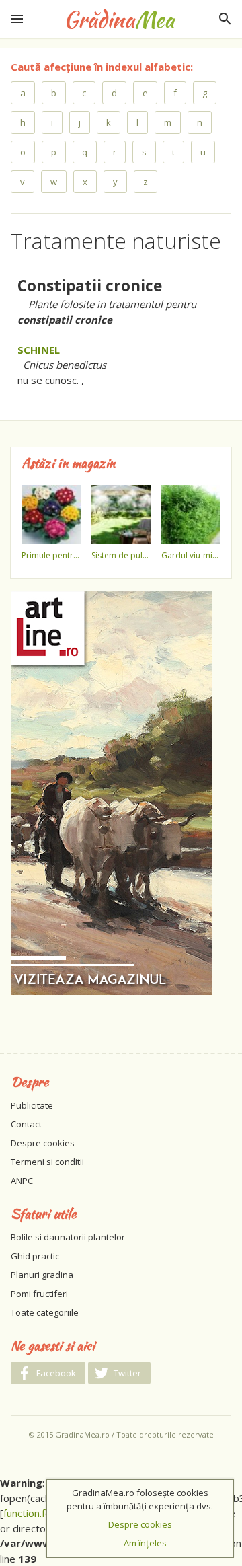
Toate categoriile (45, 1312)
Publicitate (32, 1105)
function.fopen (36, 1513)
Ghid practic (35, 1256)
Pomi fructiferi (39, 1294)
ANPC (22, 1180)
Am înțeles (145, 1543)
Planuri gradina (42, 1275)
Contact (26, 1124)
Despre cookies (43, 1143)
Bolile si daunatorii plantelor (68, 1237)
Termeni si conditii (47, 1162)
